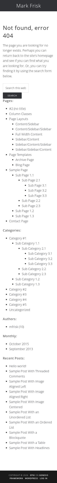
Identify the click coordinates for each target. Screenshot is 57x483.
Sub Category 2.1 (34, 248)
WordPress (31, 478)
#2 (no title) (17, 108)
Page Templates (20, 155)
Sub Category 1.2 (28, 279)
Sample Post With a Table (27, 443)
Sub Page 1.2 (25, 211)
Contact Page (18, 221)
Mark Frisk (28, 5)
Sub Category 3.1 (40, 253)
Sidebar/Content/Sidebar (33, 144)
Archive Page (25, 160)
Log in (43, 478)
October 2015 (19, 344)
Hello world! (17, 366)
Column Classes (20, 114)
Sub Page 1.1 (25, 175)
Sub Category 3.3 (40, 264)
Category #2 (17, 289)
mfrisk (13, 327)
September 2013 (21, 349)
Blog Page (23, 165)
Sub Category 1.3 (28, 284)
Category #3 (17, 294)
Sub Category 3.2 (40, 259)
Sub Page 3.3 (37, 195)
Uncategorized (19, 310)
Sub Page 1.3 (25, 216)
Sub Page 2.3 (31, 206)
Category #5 (17, 304)
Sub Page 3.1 (37, 185)
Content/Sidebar (27, 124)
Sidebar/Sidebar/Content (33, 149)
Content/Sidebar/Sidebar (33, 129)
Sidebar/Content (27, 139)
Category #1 (17, 238)
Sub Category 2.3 (34, 274)
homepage (45, 55)
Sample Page (18, 170)
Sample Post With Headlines (29, 448)
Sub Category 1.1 (28, 243)
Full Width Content (29, 134)
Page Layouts (18, 119)
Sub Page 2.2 (31, 200)
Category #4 (17, 299)
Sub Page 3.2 (37, 190)
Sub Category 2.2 (34, 269)
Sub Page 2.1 (31, 180)
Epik (32, 475)
